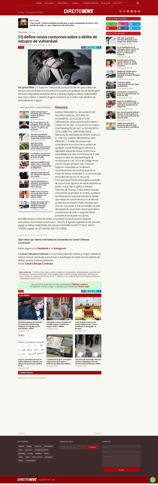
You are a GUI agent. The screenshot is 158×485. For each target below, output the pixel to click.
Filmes (46, 453)
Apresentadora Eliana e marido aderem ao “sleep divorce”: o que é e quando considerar (127, 63)
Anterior (22, 433)
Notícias (32, 32)
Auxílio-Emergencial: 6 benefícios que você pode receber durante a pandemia (40, 114)
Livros (27, 457)
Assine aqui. (83, 286)
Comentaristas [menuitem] (90, 3)
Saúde (21, 457)
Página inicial (22, 32)
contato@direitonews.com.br (30, 278)
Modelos (38, 453)
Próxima (97, 433)
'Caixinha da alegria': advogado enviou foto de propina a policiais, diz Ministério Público (58, 361)
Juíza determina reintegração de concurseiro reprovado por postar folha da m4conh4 (41, 146)
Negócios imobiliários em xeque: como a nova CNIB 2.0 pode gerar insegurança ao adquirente (41, 165)
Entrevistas (48, 457)
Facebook (42, 248)
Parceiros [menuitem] (62, 3)
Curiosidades (48, 446)
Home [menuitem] (39, 3)
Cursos (30, 453)
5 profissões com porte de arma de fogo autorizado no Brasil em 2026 (41, 155)
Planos (21, 461)
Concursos (28, 450)
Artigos (29, 446)
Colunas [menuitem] (49, 3)
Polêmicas (37, 446)
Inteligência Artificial (41, 450)
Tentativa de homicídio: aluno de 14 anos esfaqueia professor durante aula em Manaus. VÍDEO (88, 361)
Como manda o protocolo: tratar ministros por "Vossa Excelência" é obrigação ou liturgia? (86, 325)
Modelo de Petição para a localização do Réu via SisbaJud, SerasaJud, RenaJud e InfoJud (40, 204)
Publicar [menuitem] (105, 3)
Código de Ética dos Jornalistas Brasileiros (83, 276)
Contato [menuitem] (117, 3)
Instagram (60, 248)
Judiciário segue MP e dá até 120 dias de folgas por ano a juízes (40, 174)
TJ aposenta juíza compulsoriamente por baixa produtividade (128, 84)
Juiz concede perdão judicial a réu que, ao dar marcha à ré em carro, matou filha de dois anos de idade (128, 115)
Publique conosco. (80, 284)
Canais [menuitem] (75, 3)
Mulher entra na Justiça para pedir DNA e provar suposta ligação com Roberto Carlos (40, 194)
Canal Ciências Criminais (39, 263)
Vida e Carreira (37, 457)
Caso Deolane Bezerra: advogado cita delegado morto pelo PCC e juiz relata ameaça (40, 184)
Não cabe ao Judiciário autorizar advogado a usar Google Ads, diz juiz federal (41, 136)
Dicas (20, 450)
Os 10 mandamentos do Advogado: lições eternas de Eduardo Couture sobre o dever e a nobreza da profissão (40, 126)
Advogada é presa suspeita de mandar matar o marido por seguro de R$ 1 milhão (58, 324)
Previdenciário (30, 461)
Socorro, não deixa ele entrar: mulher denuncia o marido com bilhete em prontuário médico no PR (30, 362)
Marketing (22, 453)
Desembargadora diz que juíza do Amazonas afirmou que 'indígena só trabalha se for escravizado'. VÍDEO (30, 325)
